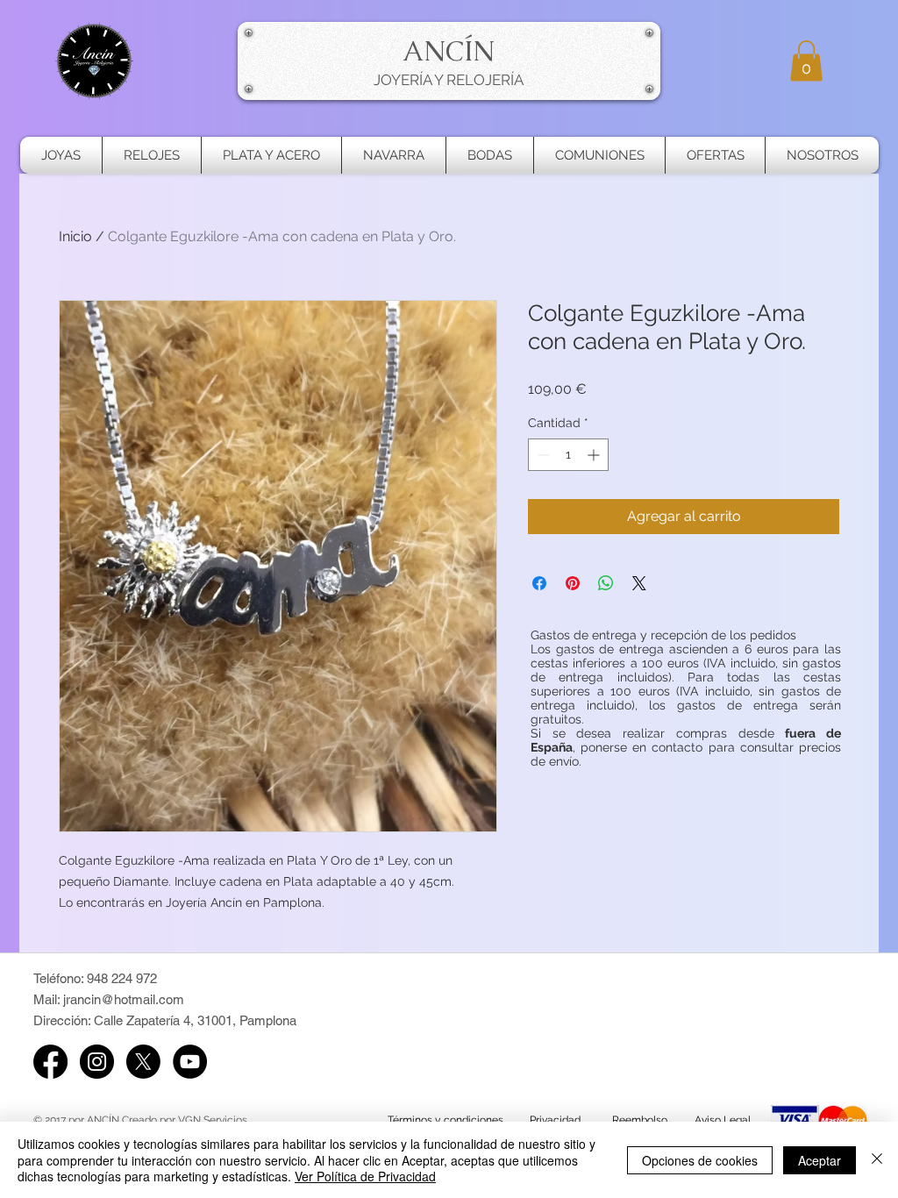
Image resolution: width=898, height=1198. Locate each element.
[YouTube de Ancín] (190, 1062)
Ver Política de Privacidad (365, 1176)
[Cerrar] (876, 1160)
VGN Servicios (212, 1120)
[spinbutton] (568, 454)
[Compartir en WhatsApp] (605, 583)
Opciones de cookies (700, 1160)
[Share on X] (639, 583)
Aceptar (819, 1160)
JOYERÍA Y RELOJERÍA (449, 80)
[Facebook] (50, 1062)
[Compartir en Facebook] (539, 583)
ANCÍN (449, 50)
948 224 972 (122, 978)
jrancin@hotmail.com (123, 999)
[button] (806, 61)
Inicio (75, 236)
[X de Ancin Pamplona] (143, 1062)
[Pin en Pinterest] (572, 583)
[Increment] (595, 454)
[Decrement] (541, 454)
